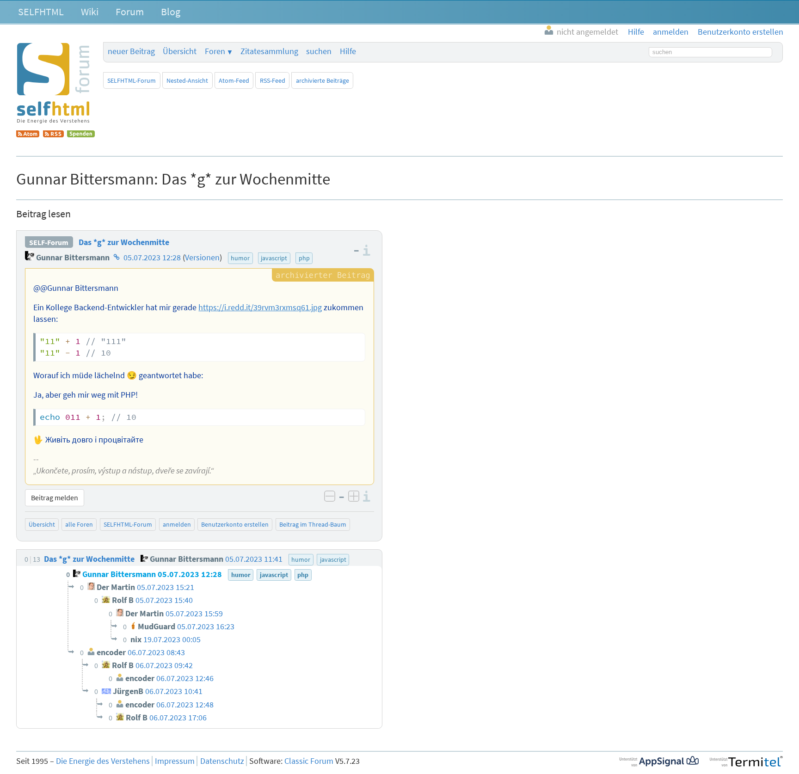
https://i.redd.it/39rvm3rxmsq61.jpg (260, 307)
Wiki (89, 11)
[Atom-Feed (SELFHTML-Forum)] (27, 134)
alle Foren (79, 524)
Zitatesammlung (269, 51)
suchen (319, 51)
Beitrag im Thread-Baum (312, 524)
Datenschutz (222, 761)
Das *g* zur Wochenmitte (124, 242)
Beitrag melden (54, 497)
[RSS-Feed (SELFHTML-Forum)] (53, 134)
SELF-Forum (48, 242)
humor (240, 258)
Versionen (202, 257)
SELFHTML (41, 11)
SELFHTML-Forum (131, 80)
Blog (170, 11)
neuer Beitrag (131, 51)
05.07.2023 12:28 (152, 257)
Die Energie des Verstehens (103, 761)
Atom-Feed (234, 80)
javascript (274, 258)
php (304, 258)
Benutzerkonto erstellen (235, 524)
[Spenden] (81, 134)
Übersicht (180, 51)
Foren (215, 51)
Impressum (175, 761)
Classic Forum (308, 761)
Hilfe (348, 51)
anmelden (177, 524)
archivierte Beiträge (322, 80)
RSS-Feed (272, 80)
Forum (130, 11)
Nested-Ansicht (187, 80)
